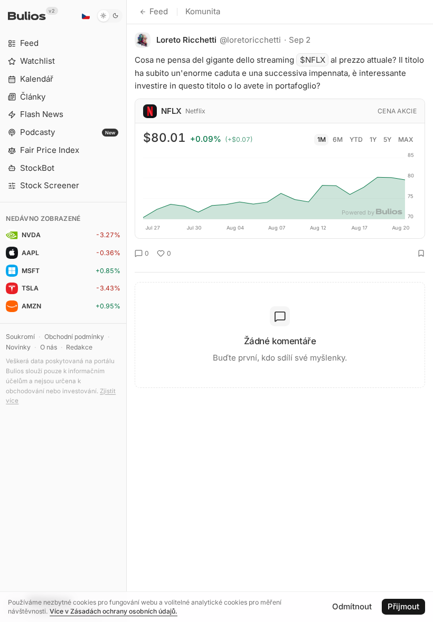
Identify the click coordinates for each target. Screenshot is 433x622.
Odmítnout (352, 606)
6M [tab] (338, 139)
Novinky (18, 347)
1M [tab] (321, 139)
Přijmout (403, 606)
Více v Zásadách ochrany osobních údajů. (113, 611)
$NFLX (312, 60)
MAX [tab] (405, 139)
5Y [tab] (387, 139)
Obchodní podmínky (74, 337)
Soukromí (20, 337)
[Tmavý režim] (110, 16)
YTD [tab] (356, 139)
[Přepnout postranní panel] (126, 311)
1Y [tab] (373, 139)
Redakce (79, 347)
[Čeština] (85, 16)
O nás (48, 347)
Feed (158, 11)
